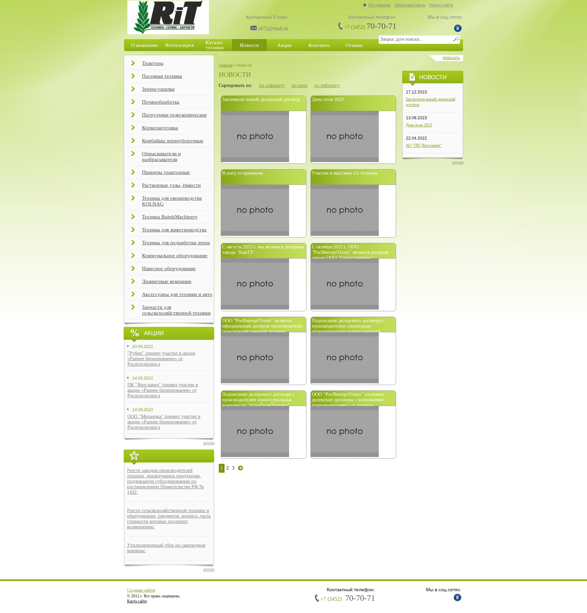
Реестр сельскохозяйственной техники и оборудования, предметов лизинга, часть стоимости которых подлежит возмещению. (169, 518)
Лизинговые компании (166, 281)
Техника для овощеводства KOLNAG (172, 201)
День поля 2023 (419, 125)
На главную (379, 5)
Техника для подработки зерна (176, 242)
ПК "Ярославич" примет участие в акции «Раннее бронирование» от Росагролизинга (162, 390)
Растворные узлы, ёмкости (171, 185)
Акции (284, 45)
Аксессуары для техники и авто (177, 294)
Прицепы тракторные (166, 172)
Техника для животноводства (174, 229)
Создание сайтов (141, 590)
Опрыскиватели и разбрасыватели (161, 156)
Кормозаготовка (160, 127)
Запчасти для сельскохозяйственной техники (176, 310)
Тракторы (152, 63)
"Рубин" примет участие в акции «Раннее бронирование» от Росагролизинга (161, 359)
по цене (299, 85)
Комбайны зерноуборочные (172, 140)
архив (208, 443)
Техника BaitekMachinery (170, 217)
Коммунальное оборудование (175, 255)
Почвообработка (160, 102)
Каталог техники (215, 45)
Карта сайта (441, 5)
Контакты (319, 45)
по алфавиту (272, 85)
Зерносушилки (158, 89)
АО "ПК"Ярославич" (424, 145)
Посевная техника (162, 76)
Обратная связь (409, 5)
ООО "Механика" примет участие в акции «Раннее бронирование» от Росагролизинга (163, 422)
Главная (226, 65)
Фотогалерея (179, 45)
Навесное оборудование (169, 268)
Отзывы (354, 45)
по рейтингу (327, 85)
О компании (144, 45)
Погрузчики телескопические (174, 115)
